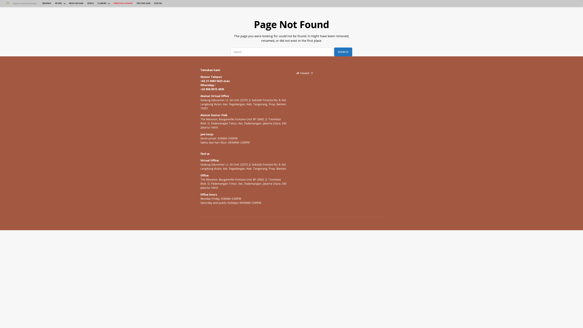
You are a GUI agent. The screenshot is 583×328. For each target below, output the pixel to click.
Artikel (58, 3)
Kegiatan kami (76, 3)
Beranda (47, 3)
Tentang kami (143, 3)
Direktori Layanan (123, 3)
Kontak (158, 3)
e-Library (102, 3)
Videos (90, 3)
